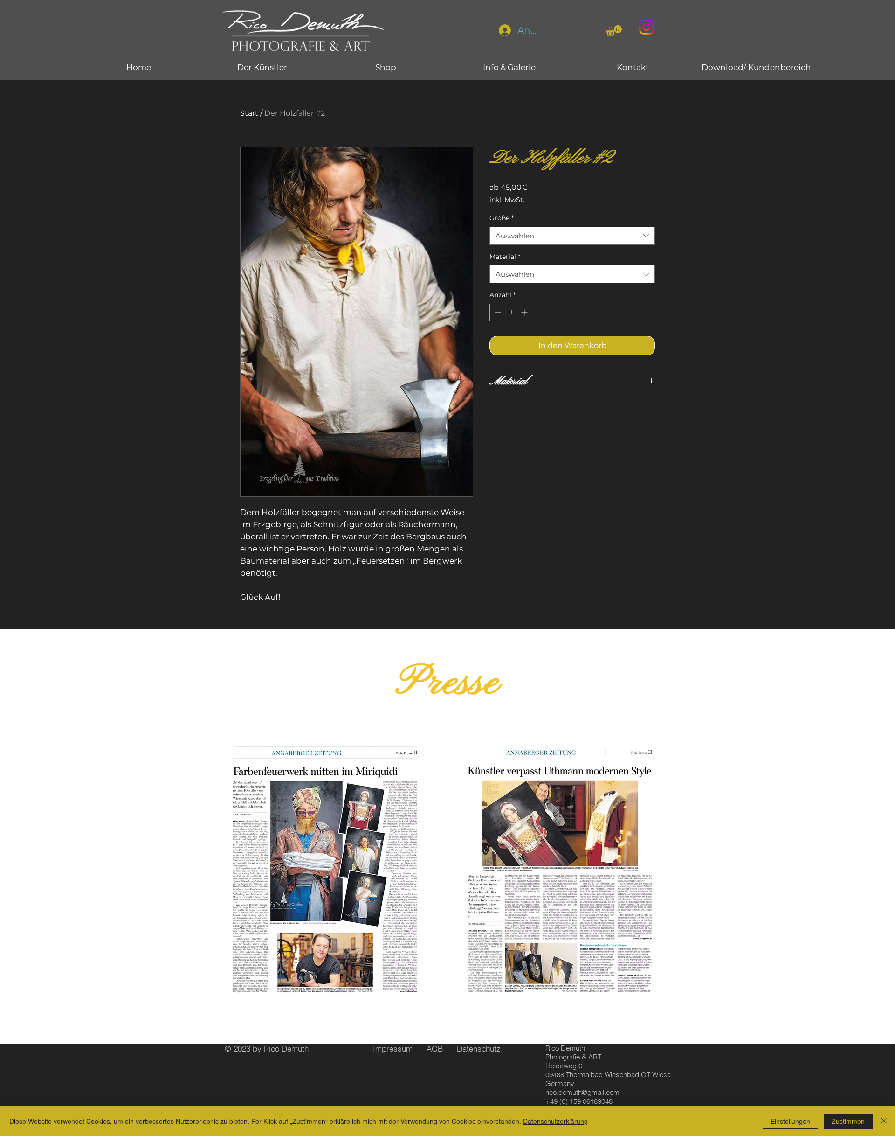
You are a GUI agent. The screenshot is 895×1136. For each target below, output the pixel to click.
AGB (435, 1048)
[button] (614, 30)
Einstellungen (790, 1121)
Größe (501, 218)
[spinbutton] (511, 312)
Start (249, 113)
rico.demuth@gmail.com (582, 1092)
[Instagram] (646, 27)
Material (504, 256)
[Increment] (525, 312)
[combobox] (572, 236)
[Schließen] (883, 1121)
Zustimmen (848, 1121)
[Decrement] (497, 312)
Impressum (393, 1048)
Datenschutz (479, 1048)
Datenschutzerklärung (555, 1121)
